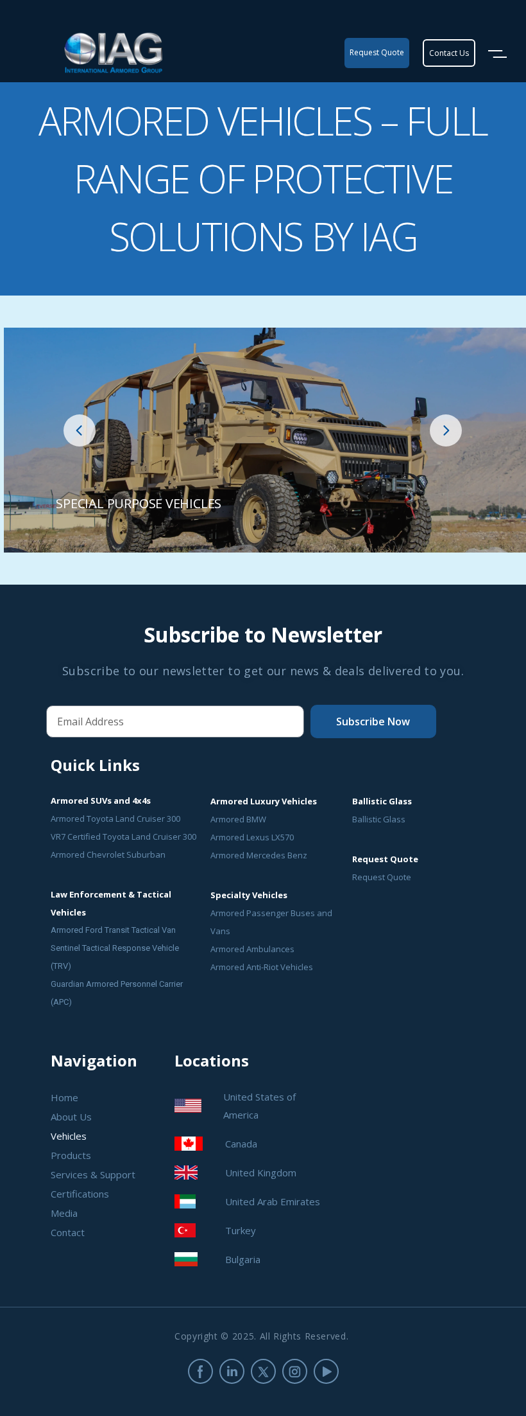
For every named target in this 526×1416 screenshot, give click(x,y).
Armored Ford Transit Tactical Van (113, 930)
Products (71, 1155)
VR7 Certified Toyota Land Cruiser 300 (123, 836)
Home (64, 1097)
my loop (265, 440)
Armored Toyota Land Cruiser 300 (115, 818)
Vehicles (69, 1135)
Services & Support (93, 1174)
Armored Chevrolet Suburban (108, 854)
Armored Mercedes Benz (258, 855)
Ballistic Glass (378, 819)
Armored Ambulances (252, 949)
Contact (68, 1232)
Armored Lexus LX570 (252, 837)
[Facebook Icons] (200, 1371)
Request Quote (381, 877)
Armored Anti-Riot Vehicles (261, 967)
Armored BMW (238, 819)
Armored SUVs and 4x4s (101, 800)
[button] (80, 430)
